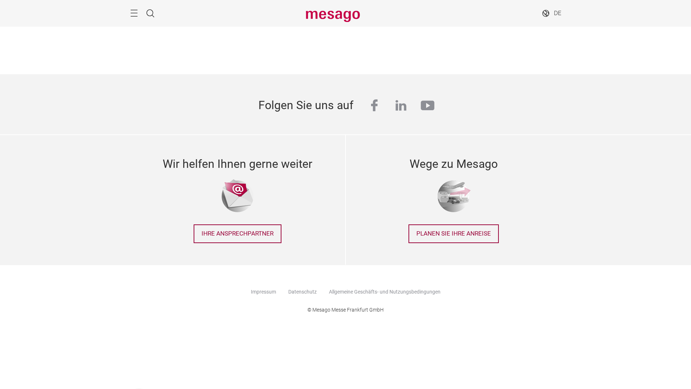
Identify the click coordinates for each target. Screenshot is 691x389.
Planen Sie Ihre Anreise (453, 233)
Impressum (263, 292)
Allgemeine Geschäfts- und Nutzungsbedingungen (385, 292)
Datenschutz (302, 292)
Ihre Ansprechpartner (238, 233)
